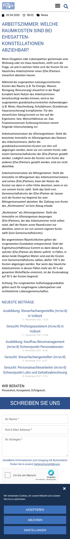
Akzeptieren (35, 509)
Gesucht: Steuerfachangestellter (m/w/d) (35, 357)
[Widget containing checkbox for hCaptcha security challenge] (30, 475)
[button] (64, 488)
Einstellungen (35, 530)
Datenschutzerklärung (47, 464)
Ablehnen (35, 520)
